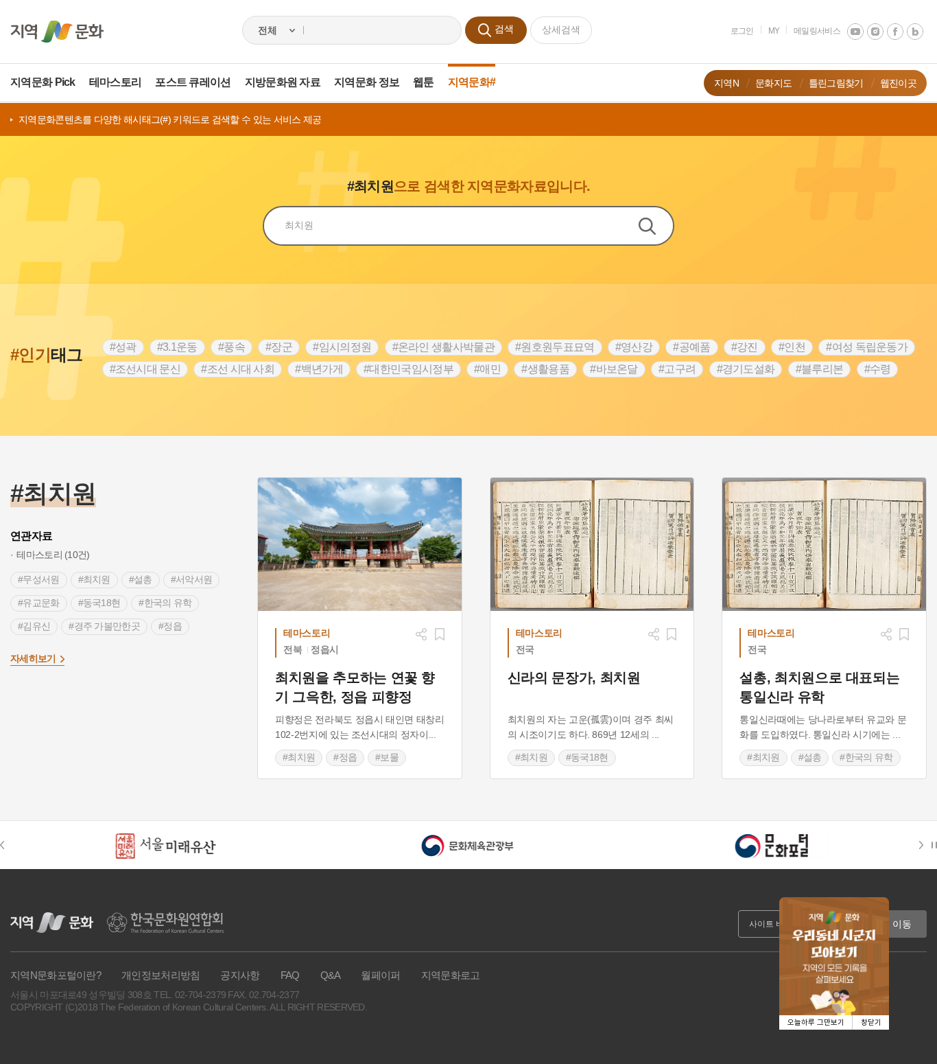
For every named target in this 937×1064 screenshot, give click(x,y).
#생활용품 (545, 369)
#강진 (744, 347)
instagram (875, 31)
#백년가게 (319, 369)
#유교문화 (39, 602)
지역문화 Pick (42, 82)
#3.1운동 (177, 347)
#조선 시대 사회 (237, 369)
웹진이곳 (898, 83)
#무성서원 (39, 579)
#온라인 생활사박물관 (443, 347)
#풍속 (231, 347)
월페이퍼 (380, 975)
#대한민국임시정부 (408, 369)
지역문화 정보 (366, 82)
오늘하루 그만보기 (815, 1022)
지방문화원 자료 (282, 82)
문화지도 (773, 83)
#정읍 (170, 626)
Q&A (330, 975)
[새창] (360, 544)
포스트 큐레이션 (192, 82)
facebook (895, 31)
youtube (855, 31)
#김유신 (34, 626)
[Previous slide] (9, 845)
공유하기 (421, 634)
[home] (57, 32)
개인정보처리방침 (160, 975)
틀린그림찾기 (836, 83)
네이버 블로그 (915, 31)
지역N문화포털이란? (55, 975)
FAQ (290, 975)
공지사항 (239, 975)
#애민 (487, 369)
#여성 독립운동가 (867, 347)
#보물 (387, 757)
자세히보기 (33, 658)
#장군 (278, 347)
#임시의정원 (342, 347)
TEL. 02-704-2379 (190, 994)
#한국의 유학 (165, 602)
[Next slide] (923, 845)
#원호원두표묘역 (554, 347)
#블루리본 (820, 369)
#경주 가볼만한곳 (104, 626)
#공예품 (691, 347)
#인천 (792, 347)
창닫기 (871, 1022)
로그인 (742, 31)
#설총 (140, 579)
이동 (902, 923)
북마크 (439, 634)
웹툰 (423, 82)
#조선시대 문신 (145, 369)
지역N (726, 83)
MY (774, 31)
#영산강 (633, 347)
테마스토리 (115, 82)
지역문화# (472, 82)
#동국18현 (99, 602)
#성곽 (123, 347)
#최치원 (94, 579)
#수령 (877, 369)
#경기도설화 (746, 369)
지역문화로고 (450, 975)
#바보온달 (614, 369)
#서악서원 (192, 579)
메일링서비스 (817, 31)
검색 (656, 225)
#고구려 (677, 369)
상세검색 (561, 29)
